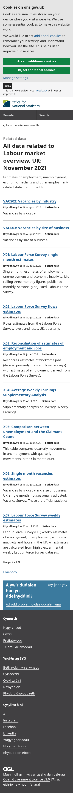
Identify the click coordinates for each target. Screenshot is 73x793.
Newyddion (11, 687)
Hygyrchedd (12, 627)
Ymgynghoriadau (16, 740)
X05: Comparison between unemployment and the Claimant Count (32, 431)
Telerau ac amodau (17, 647)
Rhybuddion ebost (16, 753)
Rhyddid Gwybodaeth (19, 693)
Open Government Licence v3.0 (26, 779)
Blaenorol (10, 572)
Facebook (10, 727)
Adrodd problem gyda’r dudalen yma (33, 604)
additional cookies (47, 36)
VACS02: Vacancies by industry (29, 201)
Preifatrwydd (12, 640)
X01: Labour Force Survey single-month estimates (31, 257)
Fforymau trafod (15, 746)
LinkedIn (9, 733)
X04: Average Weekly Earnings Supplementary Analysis (29, 392)
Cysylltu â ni (12, 680)
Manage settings (15, 78)
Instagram (10, 720)
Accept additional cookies (36, 61)
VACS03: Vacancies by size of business (36, 227)
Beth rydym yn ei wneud (21, 667)
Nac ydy (61, 585)
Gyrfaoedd (11, 674)
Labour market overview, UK (22, 125)
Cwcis (7, 634)
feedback (41, 90)
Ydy (50, 585)
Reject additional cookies (36, 70)
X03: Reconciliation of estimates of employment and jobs (33, 346)
